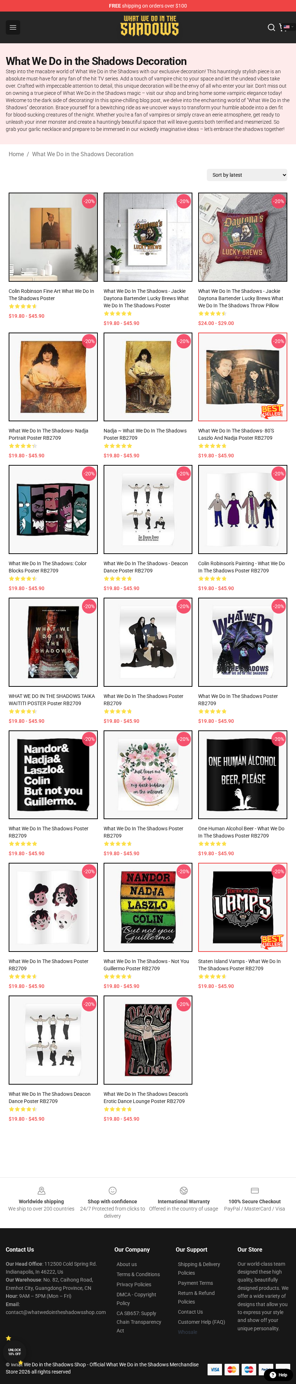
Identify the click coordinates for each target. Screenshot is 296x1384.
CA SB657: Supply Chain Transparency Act (139, 1322)
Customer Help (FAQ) (201, 1322)
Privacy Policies (134, 1284)
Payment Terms (195, 1283)
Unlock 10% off (14, 1352)
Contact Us (190, 1312)
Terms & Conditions (138, 1274)
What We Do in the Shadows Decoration (83, 154)
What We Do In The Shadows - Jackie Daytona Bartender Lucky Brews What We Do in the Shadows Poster (146, 298)
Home (16, 154)
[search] (271, 27)
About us (127, 1264)
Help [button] (283, 1375)
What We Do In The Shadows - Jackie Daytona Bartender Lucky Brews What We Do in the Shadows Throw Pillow (240, 298)
